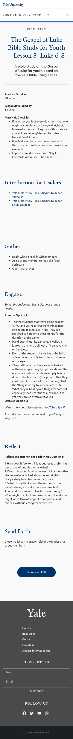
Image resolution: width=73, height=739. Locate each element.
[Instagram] (47, 713)
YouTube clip (42, 157)
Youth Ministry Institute (26, 15)
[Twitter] (32, 713)
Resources (28, 634)
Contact (27, 639)
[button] (67, 15)
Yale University (13, 4)
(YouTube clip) (52, 407)
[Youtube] (39, 713)
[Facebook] (24, 713)
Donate (27, 645)
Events (26, 628)
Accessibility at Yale (35, 650)
